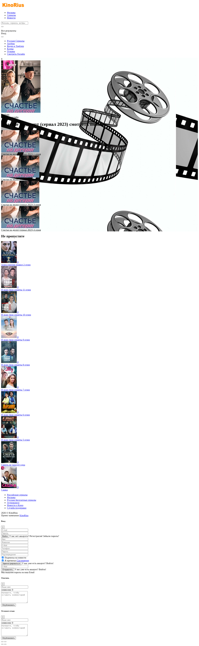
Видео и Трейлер (15, 46)
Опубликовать (8, 605)
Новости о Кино (15, 505)
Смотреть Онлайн (16, 54)
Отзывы (11, 51)
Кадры (10, 49)
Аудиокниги (13, 502)
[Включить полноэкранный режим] (5, 641)
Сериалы (11, 15)
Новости (11, 18)
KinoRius (24, 515)
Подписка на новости (15, 557)
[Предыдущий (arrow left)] (2, 644)
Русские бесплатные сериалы (21, 500)
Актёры (11, 43)
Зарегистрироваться (11, 563)
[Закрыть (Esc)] (2, 641)
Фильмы (11, 12)
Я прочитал (17, 560)
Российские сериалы (17, 495)
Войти (5, 536)
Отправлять (7, 569)
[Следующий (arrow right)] (5, 644)
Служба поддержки (16, 508)
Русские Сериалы (15, 41)
